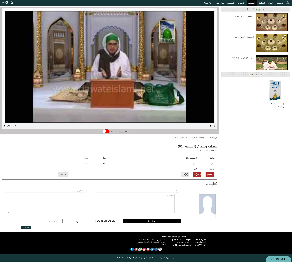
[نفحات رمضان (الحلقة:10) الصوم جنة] (272, 43)
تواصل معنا (279, 258)
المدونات (230, 3)
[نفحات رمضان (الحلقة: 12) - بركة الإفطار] (272, 22)
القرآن (270, 3)
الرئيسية (279, 3)
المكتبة (262, 3)
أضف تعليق (26, 227)
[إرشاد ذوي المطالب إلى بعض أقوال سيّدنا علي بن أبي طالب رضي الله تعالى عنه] (275, 90)
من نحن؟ (207, 3)
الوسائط (251, 3)
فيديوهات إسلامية (199, 137)
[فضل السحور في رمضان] (272, 63)
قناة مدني (219, 3)
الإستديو (241, 3)
